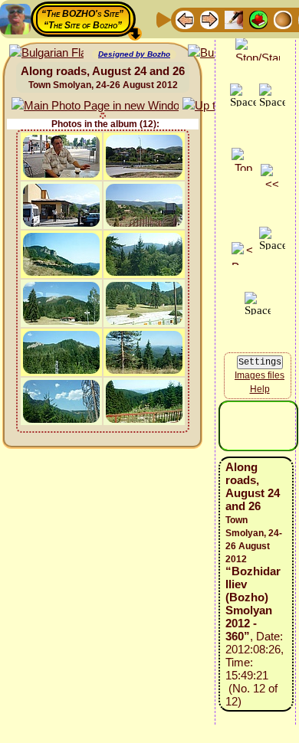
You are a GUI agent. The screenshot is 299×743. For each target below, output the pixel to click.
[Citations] (258, 18)
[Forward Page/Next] (209, 18)
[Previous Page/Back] (185, 18)
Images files (259, 375)
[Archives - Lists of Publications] (234, 18)
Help (260, 389)
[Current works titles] (283, 18)
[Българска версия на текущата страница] (46, 53)
